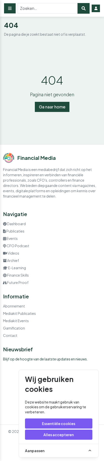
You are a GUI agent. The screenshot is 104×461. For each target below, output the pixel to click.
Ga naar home (52, 106)
